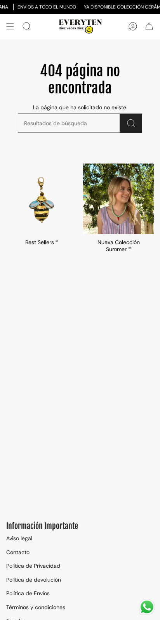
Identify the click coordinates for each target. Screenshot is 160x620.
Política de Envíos (28, 593)
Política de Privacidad (33, 565)
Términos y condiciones (35, 607)
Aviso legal (19, 538)
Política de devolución (33, 579)
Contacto (18, 552)
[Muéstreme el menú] (10, 26)
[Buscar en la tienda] (131, 123)
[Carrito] (149, 26)
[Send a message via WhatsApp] (147, 607)
